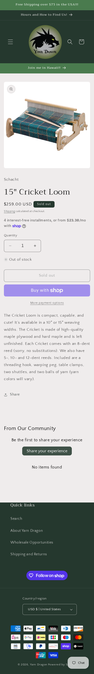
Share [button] (15, 394)
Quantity (10, 235)
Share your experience (47, 451)
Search (16, 519)
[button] (10, 42)
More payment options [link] (47, 303)
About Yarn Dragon (26, 531)
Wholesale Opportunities (31, 542)
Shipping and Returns (28, 554)
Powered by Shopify (62, 664)
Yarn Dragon (38, 664)
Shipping (9, 211)
